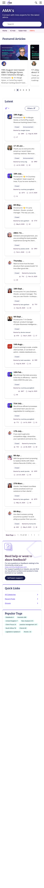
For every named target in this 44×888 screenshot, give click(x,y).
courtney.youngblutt (27, 189)
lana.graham (25, 221)
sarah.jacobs (25, 471)
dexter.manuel (25, 332)
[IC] (10, 3)
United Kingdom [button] (12, 621)
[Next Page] (34, 535)
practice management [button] (28, 624)
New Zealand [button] (27, 621)
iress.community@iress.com (16, 567)
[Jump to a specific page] (38, 535)
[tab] (17, 90)
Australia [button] (21, 617)
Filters (30, 108)
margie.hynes (25, 130)
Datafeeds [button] (10, 617)
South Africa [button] (11, 628)
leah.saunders (25, 360)
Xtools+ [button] (27, 632)
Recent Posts (10, 599)
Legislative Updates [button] (13, 632)
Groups (8, 603)
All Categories (10, 594)
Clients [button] (23, 628)
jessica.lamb (25, 249)
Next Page (10, 535)
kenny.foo (32, 273)
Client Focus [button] (11, 624)
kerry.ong (24, 162)
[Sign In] (40, 2)
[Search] (36, 2)
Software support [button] (15, 578)
